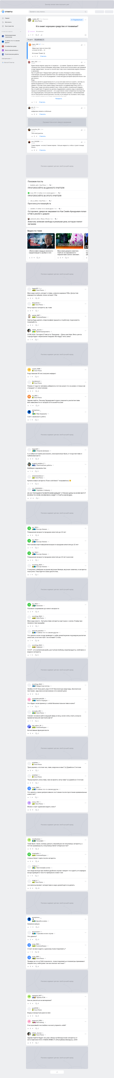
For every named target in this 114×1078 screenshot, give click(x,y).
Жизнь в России (45, 219)
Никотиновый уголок (43, 868)
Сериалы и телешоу (43, 490)
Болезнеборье (41, 317)
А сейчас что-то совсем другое (46, 193)
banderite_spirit (34, 185)
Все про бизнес (41, 529)
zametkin (32, 208)
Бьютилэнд (40, 1022)
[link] (41, 246)
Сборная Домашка (42, 451)
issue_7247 (33, 193)
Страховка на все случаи (44, 933)
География (39, 841)
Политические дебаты (44, 465)
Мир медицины (41, 414)
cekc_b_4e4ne (34, 201)
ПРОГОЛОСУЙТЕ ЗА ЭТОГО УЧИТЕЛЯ (44, 196)
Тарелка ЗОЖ (40, 997)
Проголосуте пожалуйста (39, 204)
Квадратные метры (42, 686)
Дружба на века (41, 921)
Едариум (39, 647)
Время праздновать (43, 331)
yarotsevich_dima (34, 219)
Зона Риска (38, 21)
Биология (39, 606)
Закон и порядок (41, 700)
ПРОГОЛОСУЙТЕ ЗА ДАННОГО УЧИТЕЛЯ (46, 188)
